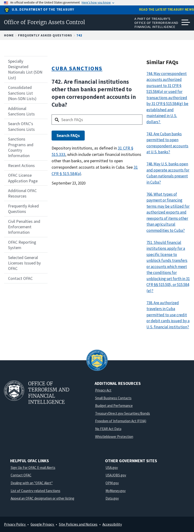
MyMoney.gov (116, 490)
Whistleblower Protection (114, 436)
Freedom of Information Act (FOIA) (120, 421)
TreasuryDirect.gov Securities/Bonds (122, 413)
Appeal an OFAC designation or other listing (42, 498)
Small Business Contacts (113, 398)
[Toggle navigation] (185, 22)
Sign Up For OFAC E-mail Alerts (33, 467)
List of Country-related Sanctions (35, 490)
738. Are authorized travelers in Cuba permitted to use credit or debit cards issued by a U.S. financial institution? (168, 315)
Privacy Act (103, 390)
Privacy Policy (15, 524)
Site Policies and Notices (78, 524)
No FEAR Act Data (108, 428)
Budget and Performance (114, 405)
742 (79, 35)
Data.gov (112, 498)
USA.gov (112, 467)
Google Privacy (43, 524)
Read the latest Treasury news (166, 9)
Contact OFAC (21, 475)
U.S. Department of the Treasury (43, 9)
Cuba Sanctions (77, 68)
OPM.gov (112, 483)
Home (9, 35)
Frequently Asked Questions (45, 35)
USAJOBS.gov (116, 475)
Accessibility (112, 524)
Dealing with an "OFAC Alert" (32, 483)
